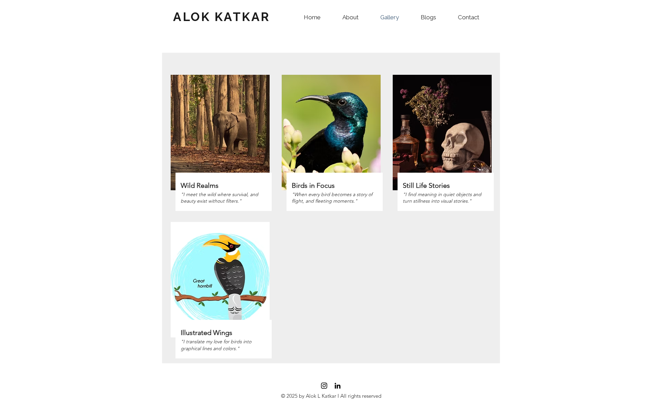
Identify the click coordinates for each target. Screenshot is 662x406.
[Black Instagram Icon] (324, 386)
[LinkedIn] (337, 386)
